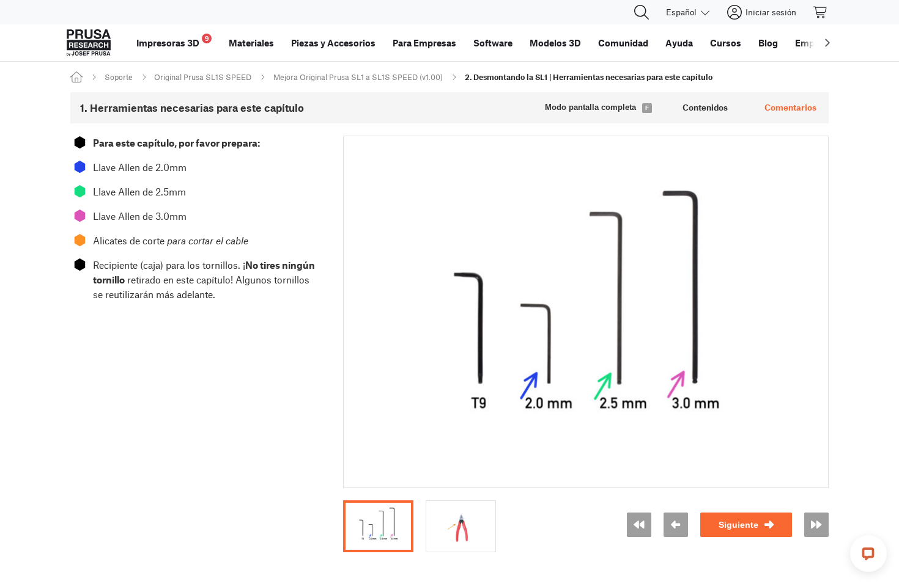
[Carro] (820, 12)
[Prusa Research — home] (88, 42)
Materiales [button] (251, 42)
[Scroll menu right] (827, 42)
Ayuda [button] (679, 42)
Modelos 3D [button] (555, 42)
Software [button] (492, 42)
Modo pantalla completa (590, 107)
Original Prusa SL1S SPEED (202, 77)
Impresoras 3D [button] (172, 41)
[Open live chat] (868, 553)
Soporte (119, 77)
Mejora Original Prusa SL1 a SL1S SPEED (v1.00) (358, 77)
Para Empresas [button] (424, 42)
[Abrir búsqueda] (641, 12)
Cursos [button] (725, 42)
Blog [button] (768, 42)
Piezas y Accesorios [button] (333, 42)
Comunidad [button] (623, 42)
